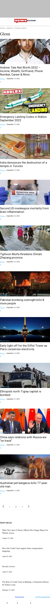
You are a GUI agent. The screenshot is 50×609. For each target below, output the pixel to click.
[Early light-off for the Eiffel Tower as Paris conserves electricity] (25, 329)
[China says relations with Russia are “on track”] (25, 421)
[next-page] (29, 507)
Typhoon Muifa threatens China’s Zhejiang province (21, 255)
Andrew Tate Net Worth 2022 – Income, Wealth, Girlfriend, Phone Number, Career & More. (21, 71)
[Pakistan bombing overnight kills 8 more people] (25, 283)
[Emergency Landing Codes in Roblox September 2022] (25, 100)
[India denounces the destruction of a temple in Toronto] (25, 146)
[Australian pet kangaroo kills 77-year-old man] (25, 466)
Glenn (2, 78)
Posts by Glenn (20, 28)
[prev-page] (3, 507)
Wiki (2, 62)
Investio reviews (8, 566)
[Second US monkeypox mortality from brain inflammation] (25, 192)
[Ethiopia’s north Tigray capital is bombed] (25, 375)
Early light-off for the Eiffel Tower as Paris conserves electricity (23, 347)
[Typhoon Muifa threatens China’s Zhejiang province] (25, 238)
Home (2, 28)
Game (2, 112)
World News (5, 157)
